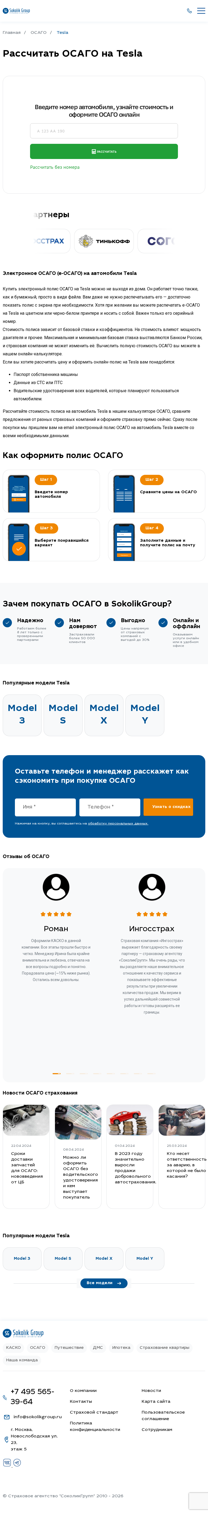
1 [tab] (57, 1073)
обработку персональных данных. (118, 823)
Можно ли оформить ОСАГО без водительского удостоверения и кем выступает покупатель (80, 1177)
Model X (104, 715)
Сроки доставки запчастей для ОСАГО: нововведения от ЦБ (27, 1168)
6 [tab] (124, 1073)
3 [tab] (84, 1073)
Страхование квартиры (164, 1348)
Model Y (145, 715)
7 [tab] (138, 1073)
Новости (151, 1391)
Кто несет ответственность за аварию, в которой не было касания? (187, 1165)
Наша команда (22, 1360)
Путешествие (69, 1348)
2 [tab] (70, 1073)
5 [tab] (111, 1073)
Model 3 (22, 715)
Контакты (81, 1402)
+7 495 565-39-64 (32, 1397)
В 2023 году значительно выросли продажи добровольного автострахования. (135, 1168)
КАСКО (13, 1348)
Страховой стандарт (94, 1412)
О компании (83, 1391)
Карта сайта (156, 1402)
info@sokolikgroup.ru (38, 1417)
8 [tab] (151, 1073)
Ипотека (121, 1348)
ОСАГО (37, 1348)
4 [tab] (97, 1073)
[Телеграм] (17, 1466)
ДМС (98, 1348)
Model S (63, 715)
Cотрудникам (157, 1430)
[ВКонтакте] (8, 1466)
